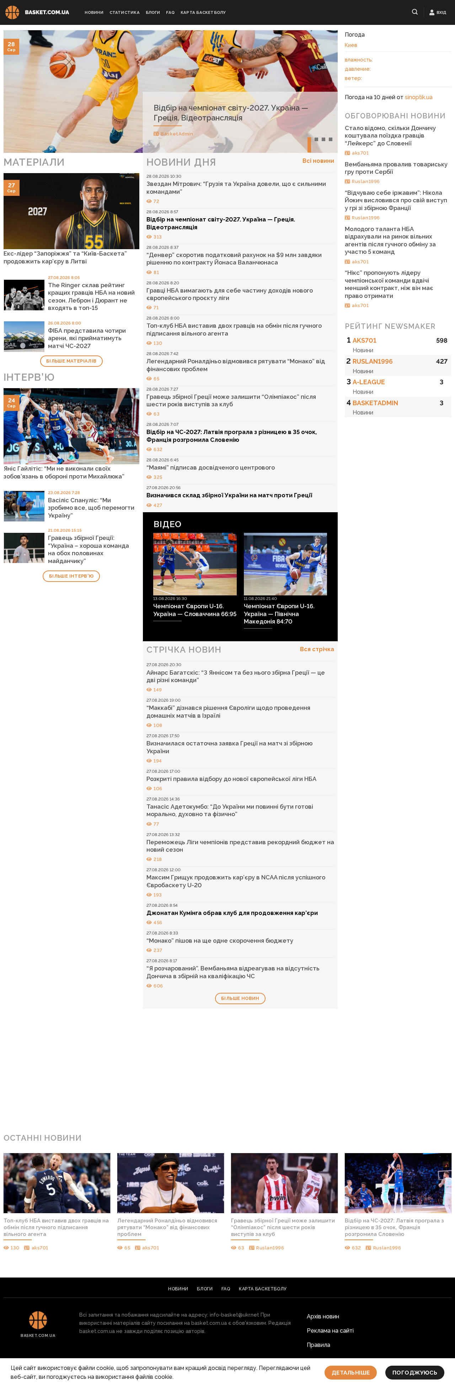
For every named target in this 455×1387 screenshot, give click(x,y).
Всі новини (318, 160)
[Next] (322, 91)
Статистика (124, 12)
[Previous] (19, 91)
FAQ (170, 12)
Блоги (153, 12)
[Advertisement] (227, 1070)
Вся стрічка (317, 649)
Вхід (442, 12)
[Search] (415, 12)
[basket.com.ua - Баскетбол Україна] (37, 13)
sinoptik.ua (419, 97)
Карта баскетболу (203, 12)
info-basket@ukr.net (234, 1315)
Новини (94, 12)
